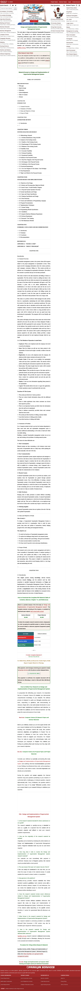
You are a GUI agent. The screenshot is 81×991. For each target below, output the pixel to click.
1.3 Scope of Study (23, 113)
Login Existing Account (45, 984)
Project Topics (54, 2)
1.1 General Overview (24, 106)
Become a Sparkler (45, 978)
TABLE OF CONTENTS (33, 79)
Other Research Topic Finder (25, 53)
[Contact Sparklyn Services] (40, 968)
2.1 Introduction (21, 575)
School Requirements (5, 984)
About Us (63, 978)
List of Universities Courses (26, 978)
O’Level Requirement (5, 978)
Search (15, 9)
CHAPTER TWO (22, 117)
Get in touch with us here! (37, 611)
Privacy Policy (63, 981)
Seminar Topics (63, 2)
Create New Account (45, 981)
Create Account (76, 2)
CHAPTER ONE (21, 101)
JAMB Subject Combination (6, 981)
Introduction (20, 256)
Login (69, 2)
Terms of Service (64, 984)
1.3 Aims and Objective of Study (27, 111)
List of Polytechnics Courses (26, 981)
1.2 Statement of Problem (25, 108)
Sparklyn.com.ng (22, 936)
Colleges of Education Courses (27, 984)
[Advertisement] (33, 802)
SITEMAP (2, 988)
